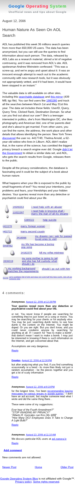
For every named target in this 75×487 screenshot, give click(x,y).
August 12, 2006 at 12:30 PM (37, 360)
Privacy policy (23, 481)
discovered (9, 138)
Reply (15, 350)
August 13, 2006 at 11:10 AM (41, 434)
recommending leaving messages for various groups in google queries (42, 392)
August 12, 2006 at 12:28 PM (41, 302)
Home (38, 467)
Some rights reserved (46, 481)
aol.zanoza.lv (59, 438)
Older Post (67, 467)
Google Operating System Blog (19, 478)
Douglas (16, 360)
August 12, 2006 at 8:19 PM (40, 387)
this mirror (57, 96)
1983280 (51, 100)
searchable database (31, 96)
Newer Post (9, 467)
